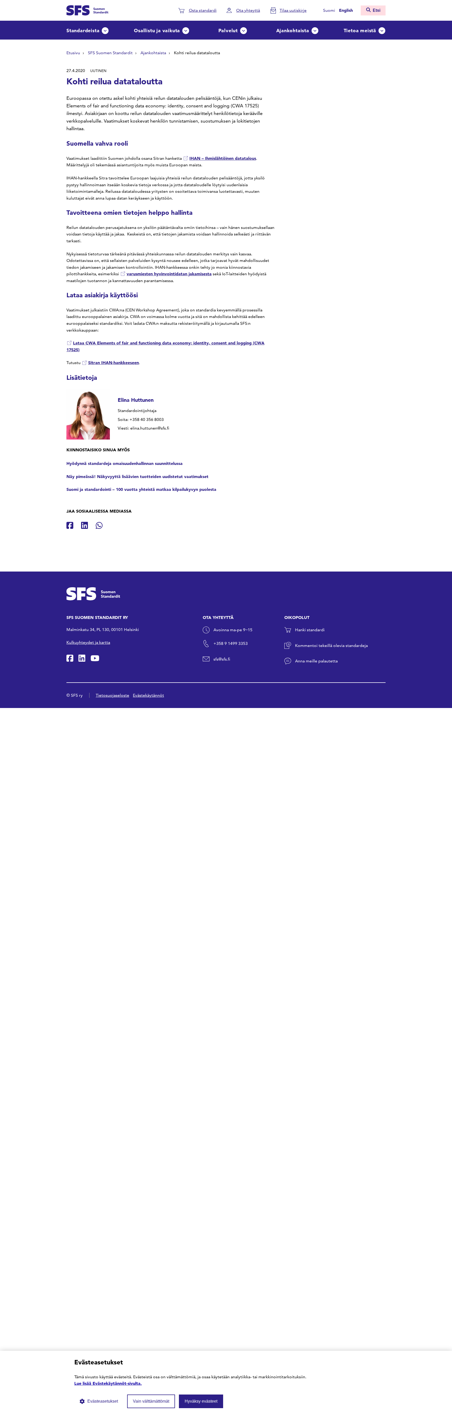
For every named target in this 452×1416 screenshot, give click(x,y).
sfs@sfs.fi (221, 659)
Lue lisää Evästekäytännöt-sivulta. (108, 1383)
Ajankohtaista (292, 31)
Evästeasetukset (102, 1401)
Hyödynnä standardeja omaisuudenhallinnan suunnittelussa (124, 463)
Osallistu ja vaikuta (157, 31)
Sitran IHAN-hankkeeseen (113, 362)
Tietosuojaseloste (112, 695)
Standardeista (82, 31)
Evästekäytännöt (148, 695)
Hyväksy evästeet (201, 1401)
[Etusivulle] (87, 9)
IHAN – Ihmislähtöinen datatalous (222, 158)
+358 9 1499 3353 (230, 643)
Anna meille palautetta (316, 660)
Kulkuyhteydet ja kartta (88, 642)
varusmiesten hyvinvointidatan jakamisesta (169, 273)
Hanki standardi (310, 629)
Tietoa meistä (360, 31)
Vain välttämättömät (151, 1401)
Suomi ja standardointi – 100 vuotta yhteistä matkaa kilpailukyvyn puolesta (141, 489)
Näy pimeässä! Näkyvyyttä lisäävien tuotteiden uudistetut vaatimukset (137, 476)
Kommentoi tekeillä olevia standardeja (331, 645)
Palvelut (228, 31)
